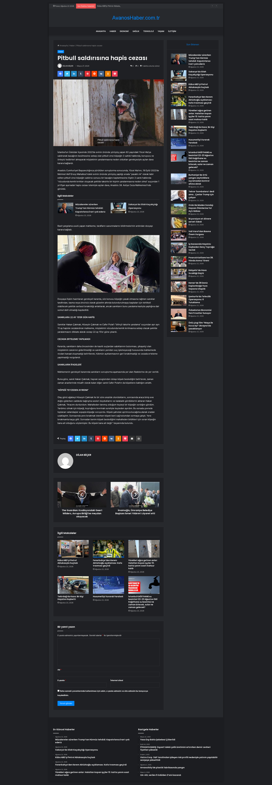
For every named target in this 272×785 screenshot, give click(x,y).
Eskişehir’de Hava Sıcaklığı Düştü (198, 272)
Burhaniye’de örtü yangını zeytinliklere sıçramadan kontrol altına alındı (199, 179)
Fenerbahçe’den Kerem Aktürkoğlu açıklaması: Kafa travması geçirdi (107, 563)
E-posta (62, 680)
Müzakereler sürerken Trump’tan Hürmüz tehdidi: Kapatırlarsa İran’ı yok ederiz (90, 208)
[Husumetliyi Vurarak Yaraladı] (108, 585)
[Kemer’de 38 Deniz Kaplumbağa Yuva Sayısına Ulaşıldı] (178, 286)
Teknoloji (148, 31)
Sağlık (136, 31)
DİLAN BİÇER (68, 66)
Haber (113, 31)
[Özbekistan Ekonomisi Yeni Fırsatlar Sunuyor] (178, 314)
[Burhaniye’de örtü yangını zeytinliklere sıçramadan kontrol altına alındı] (178, 178)
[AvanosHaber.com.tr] (136, 17)
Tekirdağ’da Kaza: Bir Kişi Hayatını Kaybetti (70, 598)
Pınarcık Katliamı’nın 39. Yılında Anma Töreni (201, 259)
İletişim (172, 31)
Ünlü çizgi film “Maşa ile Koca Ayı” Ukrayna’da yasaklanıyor (201, 325)
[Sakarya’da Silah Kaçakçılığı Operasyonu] (118, 208)
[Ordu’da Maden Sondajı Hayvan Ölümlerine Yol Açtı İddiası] (178, 209)
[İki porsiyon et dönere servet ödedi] (178, 222)
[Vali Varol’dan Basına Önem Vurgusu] (178, 235)
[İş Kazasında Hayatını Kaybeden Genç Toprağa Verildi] (178, 248)
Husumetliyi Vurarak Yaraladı (108, 596)
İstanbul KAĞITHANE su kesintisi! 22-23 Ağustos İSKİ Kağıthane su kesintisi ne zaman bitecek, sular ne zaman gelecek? (142, 602)
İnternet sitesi (116, 680)
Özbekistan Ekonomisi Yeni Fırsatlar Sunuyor (200, 311)
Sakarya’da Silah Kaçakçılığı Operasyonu (201, 73)
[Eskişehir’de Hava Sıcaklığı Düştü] (178, 274)
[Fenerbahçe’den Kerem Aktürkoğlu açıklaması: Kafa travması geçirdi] (108, 549)
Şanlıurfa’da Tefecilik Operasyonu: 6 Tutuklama (200, 299)
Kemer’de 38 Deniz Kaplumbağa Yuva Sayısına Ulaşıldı (198, 285)
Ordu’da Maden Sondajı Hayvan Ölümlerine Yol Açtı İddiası (201, 208)
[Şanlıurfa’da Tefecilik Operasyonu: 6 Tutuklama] (178, 300)
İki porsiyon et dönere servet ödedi (200, 220)
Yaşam (161, 31)
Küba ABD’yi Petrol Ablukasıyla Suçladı (113, 6)
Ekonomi (124, 31)
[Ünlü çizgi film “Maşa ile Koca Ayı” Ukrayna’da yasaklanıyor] (178, 326)
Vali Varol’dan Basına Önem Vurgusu (200, 233)
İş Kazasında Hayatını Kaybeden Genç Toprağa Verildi (201, 247)
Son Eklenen (192, 44)
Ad (59, 670)
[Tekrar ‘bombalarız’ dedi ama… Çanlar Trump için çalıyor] (178, 195)
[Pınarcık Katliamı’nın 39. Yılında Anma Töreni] (178, 261)
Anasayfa (101, 31)
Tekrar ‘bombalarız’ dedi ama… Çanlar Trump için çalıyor (201, 194)
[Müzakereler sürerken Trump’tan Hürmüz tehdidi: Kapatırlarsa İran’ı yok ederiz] (65, 208)
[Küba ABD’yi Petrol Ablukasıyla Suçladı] (73, 549)
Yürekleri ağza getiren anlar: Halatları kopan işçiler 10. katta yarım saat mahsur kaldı (143, 564)
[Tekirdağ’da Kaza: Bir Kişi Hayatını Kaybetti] (73, 585)
